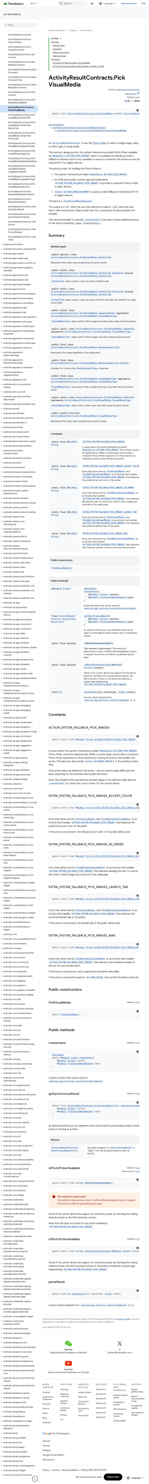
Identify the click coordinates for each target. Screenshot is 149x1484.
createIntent (92, 219)
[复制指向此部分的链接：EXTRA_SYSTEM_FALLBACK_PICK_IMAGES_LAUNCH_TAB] (131, 887)
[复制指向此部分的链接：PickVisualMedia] (73, 1003)
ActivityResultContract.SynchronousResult (63, 619)
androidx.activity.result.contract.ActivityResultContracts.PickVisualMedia (91, 130)
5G (61, 1419)
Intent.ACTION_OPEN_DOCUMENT (72, 191)
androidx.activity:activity (128, 89)
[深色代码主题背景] (137, 110)
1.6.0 (137, 97)
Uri (61, 621)
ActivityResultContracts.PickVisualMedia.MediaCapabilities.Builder (90, 363)
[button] (19, 244)
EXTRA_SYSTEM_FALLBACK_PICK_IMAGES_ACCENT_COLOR (111, 466)
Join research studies (137, 1413)
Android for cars (83, 1409)
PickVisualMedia (116, 471)
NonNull (73, 441)
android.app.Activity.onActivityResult (106, 700)
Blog (45, 1417)
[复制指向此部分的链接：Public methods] (77, 1030)
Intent (66, 588)
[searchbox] (19, 25)
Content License (123, 1319)
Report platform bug (137, 1390)
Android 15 (101, 1398)
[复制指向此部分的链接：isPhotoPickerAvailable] (83, 1168)
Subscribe (113, 1477)
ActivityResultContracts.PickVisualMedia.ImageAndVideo (83, 313)
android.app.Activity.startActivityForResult (110, 608)
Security (46, 1404)
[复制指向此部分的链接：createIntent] (69, 1043)
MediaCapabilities (87, 368)
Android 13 (101, 1408)
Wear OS (82, 1397)
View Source (130, 93)
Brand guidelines (70, 1470)
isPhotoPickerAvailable (97, 643)
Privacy (63, 1415)
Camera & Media (65, 1409)
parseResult (91, 692)
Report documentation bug (137, 1398)
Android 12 (101, 1412)
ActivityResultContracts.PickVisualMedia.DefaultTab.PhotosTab (87, 291)
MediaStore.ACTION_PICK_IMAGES (71, 155)
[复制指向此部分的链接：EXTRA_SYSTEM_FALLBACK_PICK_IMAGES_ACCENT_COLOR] (135, 796)
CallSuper (91, 588)
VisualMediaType (61, 321)
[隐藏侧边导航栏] (35, 1479)
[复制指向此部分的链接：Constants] (69, 715)
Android (46, 1392)
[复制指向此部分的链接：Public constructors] (85, 990)
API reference (12, 14)
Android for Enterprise (48, 1398)
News (45, 1413)
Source (46, 1408)
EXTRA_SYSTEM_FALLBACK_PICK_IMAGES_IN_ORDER (108, 487)
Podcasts (47, 1422)
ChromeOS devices (83, 1402)
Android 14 (101, 1403)
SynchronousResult (121, 1147)
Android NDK (119, 1420)
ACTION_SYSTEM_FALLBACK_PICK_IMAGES (76, 183)
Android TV (83, 1415)
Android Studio (129, 3)
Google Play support (136, 1406)
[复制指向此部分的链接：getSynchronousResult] (82, 1094)
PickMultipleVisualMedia (96, 474)
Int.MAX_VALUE (94, 977)
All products (48, 1459)
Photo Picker (99, 143)
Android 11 (101, 1417)
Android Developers (57, 30)
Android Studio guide (120, 1396)
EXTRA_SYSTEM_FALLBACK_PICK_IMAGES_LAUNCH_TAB (110, 512)
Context (104, 594)
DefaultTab (58, 281)
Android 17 (101, 1389)
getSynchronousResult (96, 616)
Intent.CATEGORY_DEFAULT (99, 761)
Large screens (84, 1392)
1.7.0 (137, 1171)
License (55, 1470)
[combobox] (72, 3)
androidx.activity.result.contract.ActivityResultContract (79, 127)
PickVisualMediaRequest (78, 201)
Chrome (46, 1445)
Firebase (47, 1450)
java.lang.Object (56, 124)
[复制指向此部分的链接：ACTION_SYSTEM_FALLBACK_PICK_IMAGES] (112, 728)
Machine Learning (64, 1395)
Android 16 (101, 1394)
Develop (72, 30)
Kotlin (127, 100)
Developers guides (118, 1403)
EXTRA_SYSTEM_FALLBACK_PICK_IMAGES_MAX (105, 533)
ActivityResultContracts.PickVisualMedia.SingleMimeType (84, 378)
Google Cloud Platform (53, 1455)
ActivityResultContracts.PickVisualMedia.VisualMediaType (84, 316)
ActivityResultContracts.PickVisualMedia (90, 113)
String (54, 444)
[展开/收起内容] (61, 38)
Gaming (64, 1389)
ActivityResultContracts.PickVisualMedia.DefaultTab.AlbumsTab (87, 273)
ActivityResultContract (136, 113)
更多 (32, 3)
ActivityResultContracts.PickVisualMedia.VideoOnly (105, 397)
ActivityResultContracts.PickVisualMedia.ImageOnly (105, 328)
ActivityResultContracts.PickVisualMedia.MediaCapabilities (85, 347)
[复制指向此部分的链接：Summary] (67, 236)
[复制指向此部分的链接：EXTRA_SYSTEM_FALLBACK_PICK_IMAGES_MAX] (118, 936)
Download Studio (118, 1414)
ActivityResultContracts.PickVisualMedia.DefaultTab (81, 257)
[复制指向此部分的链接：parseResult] (68, 1282)
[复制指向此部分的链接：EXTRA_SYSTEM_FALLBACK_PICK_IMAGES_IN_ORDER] (126, 844)
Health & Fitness (64, 1402)
